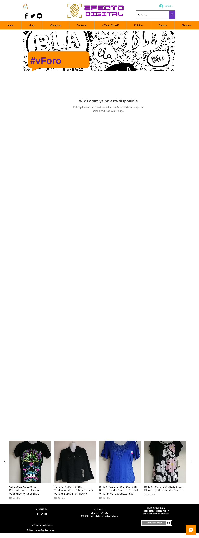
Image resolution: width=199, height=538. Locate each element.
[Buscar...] (172, 15)
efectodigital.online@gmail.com (104, 516)
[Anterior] (5, 461)
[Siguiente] (190, 461)
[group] (97, 470)
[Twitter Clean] (41, 514)
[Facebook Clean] (37, 514)
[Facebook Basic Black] (26, 16)
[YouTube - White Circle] (45, 514)
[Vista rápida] (30, 462)
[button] (25, 6)
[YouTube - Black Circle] (39, 16)
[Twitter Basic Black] (32, 16)
